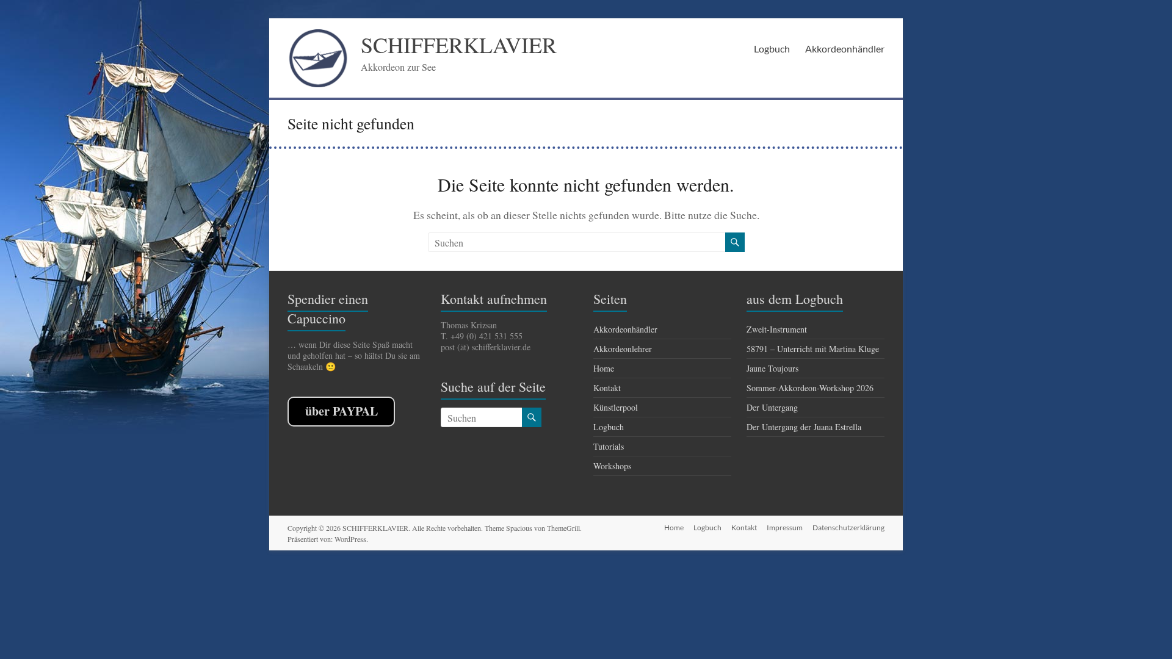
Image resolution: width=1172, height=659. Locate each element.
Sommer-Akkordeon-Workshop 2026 (810, 388)
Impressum (785, 527)
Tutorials (608, 446)
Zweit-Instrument (777, 329)
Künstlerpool (615, 407)
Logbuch (772, 48)
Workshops (612, 466)
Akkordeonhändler (844, 48)
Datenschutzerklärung (848, 527)
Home (603, 368)
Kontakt (607, 388)
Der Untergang (772, 407)
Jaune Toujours (772, 368)
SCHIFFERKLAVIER (459, 44)
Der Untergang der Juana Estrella (804, 427)
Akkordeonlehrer (622, 349)
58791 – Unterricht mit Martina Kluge (813, 349)
